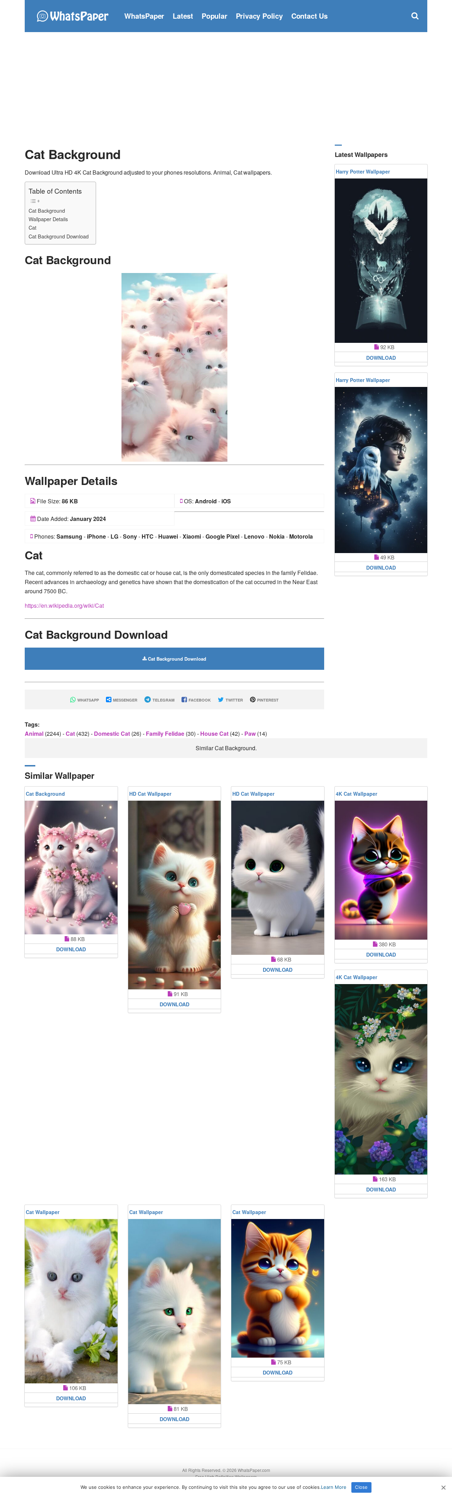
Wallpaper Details (48, 219)
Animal (35, 733)
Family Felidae (166, 733)
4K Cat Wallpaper (356, 793)
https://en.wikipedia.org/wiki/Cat (64, 605)
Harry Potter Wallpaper (363, 171)
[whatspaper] (72, 15)
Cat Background (47, 210)
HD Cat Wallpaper (150, 793)
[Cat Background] (174, 367)
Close (361, 1487)
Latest (183, 16)
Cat (32, 227)
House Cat (215, 733)
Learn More (333, 1487)
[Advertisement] (226, 88)
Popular (214, 16)
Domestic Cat (112, 733)
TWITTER (234, 700)
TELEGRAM (162, 700)
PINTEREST (267, 700)
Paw (250, 733)
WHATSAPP (87, 700)
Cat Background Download (59, 236)
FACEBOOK (199, 700)
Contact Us (309, 16)
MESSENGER (124, 700)
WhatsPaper (144, 16)
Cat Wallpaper (42, 1211)
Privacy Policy (259, 16)
